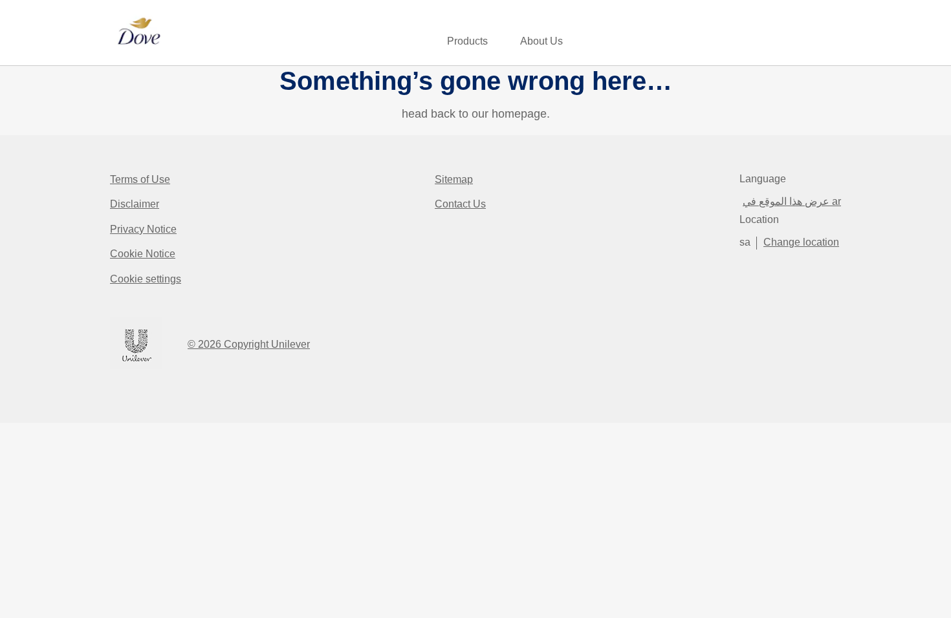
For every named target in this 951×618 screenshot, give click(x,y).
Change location (801, 242)
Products (467, 41)
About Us (541, 41)
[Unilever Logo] (136, 366)
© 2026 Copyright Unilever (249, 344)
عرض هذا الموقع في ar (792, 201)
